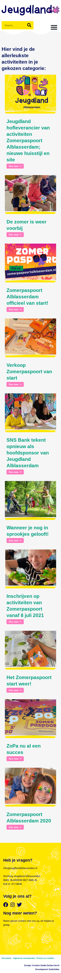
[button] (54, 27)
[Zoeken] (29, 25)
